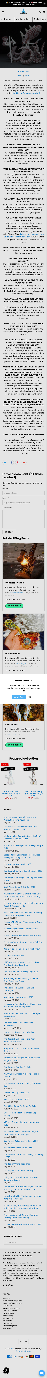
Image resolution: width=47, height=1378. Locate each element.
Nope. (30, 697)
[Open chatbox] (42, 1373)
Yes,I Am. (19, 697)
